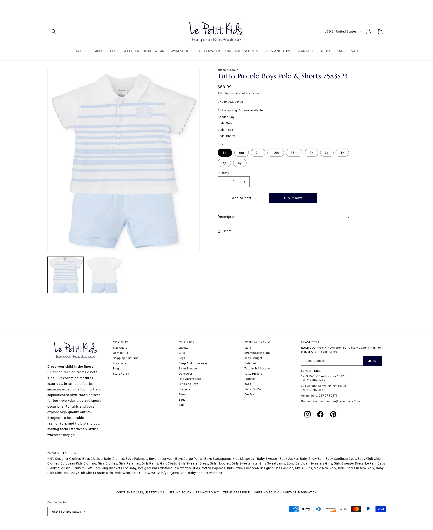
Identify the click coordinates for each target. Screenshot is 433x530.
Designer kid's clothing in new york (165, 468)
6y (240, 163)
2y (311, 152)
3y (327, 152)
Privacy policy (207, 492)
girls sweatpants (272, 463)
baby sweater (267, 458)
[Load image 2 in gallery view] (104, 275)
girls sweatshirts (245, 463)
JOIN (372, 361)
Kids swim (235, 468)
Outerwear (185, 373)
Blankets (184, 389)
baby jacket (288, 458)
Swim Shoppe (188, 368)
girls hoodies (220, 463)
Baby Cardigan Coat (340, 458)
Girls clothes (107, 463)
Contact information (300, 492)
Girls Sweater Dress (348, 463)
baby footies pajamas (205, 473)
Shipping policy (266, 492)
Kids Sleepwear (244, 458)
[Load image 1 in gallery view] (65, 275)
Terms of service (236, 492)
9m (258, 152)
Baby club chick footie (87, 473)
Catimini (250, 363)
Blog (116, 368)
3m (224, 152)
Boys (182, 358)
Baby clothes (114, 458)
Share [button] (227, 231)
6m (241, 152)
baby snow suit (312, 458)
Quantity (223, 173)
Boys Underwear (161, 458)
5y (224, 163)
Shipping (224, 93)
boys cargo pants (189, 458)
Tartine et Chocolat (257, 368)
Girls (182, 353)
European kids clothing (78, 463)
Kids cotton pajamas (209, 468)
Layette (184, 347)
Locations (119, 363)
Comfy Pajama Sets (172, 473)
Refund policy (180, 492)
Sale (181, 404)
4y (342, 152)
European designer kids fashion (268, 468)
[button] (53, 31)
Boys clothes (92, 458)
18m (294, 152)
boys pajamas (136, 458)
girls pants (150, 463)
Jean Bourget (253, 358)
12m (275, 152)
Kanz (247, 384)
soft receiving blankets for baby (111, 468)
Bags (182, 399)
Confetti (249, 394)
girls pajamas (129, 463)
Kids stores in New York (356, 468)
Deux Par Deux (254, 389)
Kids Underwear (118, 473)
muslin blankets (72, 468)
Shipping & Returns (125, 358)
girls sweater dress (193, 463)
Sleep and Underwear (193, 363)
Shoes (183, 394)
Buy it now (293, 198)
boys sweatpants (217, 458)
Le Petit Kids (154, 492)
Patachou (251, 379)
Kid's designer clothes (64, 458)
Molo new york (325, 468)
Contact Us (120, 353)
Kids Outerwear (143, 473)
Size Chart (120, 347)
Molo (247, 347)
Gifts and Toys (188, 384)
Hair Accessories (190, 379)
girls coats (168, 463)
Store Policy (121, 373)
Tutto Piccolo (253, 373)
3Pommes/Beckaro (257, 353)
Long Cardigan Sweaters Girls (309, 463)
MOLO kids (303, 468)
